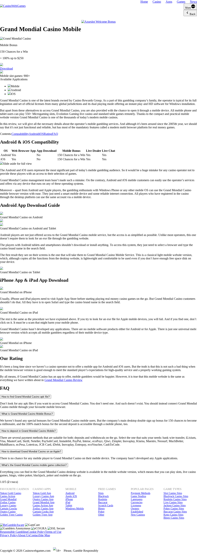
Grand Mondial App (43, 502)
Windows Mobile (74, 508)
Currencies (136, 502)
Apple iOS (71, 496)
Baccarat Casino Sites (175, 511)
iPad (67, 502)
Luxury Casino (8, 505)
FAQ (55, 133)
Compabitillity (20, 133)
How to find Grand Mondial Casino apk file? (26, 396)
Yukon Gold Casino (10, 493)
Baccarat (102, 502)
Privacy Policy (9, 535)
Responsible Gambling (14, 531)
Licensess (136, 505)
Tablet (68, 505)
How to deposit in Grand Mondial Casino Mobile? (29, 430)
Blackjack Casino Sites (176, 496)
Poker (101, 511)
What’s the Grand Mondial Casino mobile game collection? (34, 465)
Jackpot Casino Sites (175, 505)
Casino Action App (43, 505)
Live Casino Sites (173, 502)
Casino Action (7, 496)
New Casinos (138, 514)
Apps (169, 1)
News (193, 1)
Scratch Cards (105, 505)
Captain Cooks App (43, 511)
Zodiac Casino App (43, 508)
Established (137, 511)
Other (101, 514)
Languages (136, 499)
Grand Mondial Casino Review (63, 380)
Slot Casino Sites (173, 493)
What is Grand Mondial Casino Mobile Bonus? (27, 413)
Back (192, 14)
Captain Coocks (8, 508)
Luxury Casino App (43, 496)
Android (34, 133)
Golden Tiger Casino (11, 514)
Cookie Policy (36, 531)
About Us (24, 535)
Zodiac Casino (8, 502)
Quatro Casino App (43, 499)
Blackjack (103, 496)
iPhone (69, 499)
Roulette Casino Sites (175, 499)
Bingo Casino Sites (174, 517)
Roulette (102, 499)
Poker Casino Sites (174, 508)
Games (181, 1)
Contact (34, 535)
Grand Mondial (8, 499)
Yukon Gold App (42, 493)
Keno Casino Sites (173, 514)
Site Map (44, 535)
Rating (48, 133)
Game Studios (138, 496)
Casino (157, 1)
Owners (135, 508)
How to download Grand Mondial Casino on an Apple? (31, 451)
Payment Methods (140, 493)
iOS (41, 133)
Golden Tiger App (43, 514)
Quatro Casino (8, 511)
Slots (101, 493)
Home (144, 1)
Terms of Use (53, 531)
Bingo (101, 508)
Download (6, 68)
